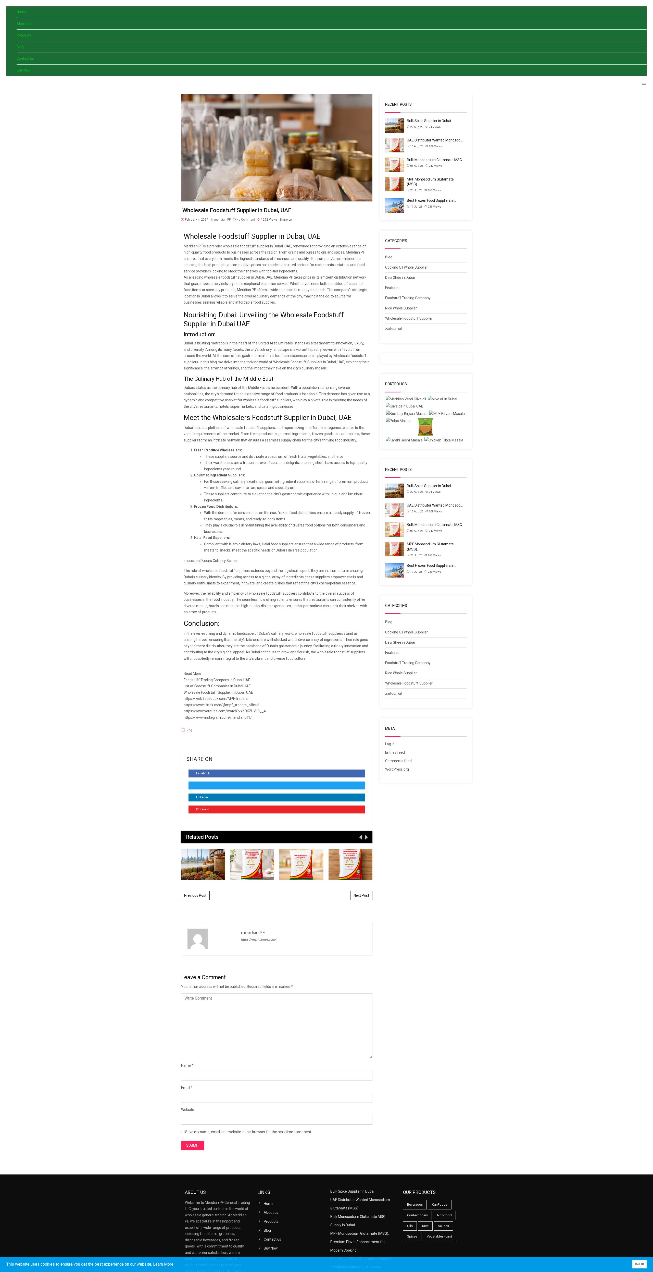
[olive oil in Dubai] (442, 399)
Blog (20, 47)
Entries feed (395, 752)
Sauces (443, 1226)
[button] (642, 83)
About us (24, 24)
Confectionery (417, 1215)
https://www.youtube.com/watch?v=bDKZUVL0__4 (225, 711)
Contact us (25, 58)
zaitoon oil (393, 329)
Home (21, 12)
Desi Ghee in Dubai (400, 277)
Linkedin (201, 797)
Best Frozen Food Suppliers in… (432, 200)
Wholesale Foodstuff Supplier (409, 318)
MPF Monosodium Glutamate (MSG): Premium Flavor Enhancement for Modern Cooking (350, 864)
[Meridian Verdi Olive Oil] (406, 399)
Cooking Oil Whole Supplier (406, 267)
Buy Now (24, 70)
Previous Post (195, 895)
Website (187, 1110)
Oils (410, 1226)
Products (24, 35)
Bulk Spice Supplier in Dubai (203, 864)
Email (185, 1088)
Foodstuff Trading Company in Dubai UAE (217, 680)
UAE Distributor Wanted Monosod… (435, 140)
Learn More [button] (163, 1264)
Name (186, 1065)
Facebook (202, 773)
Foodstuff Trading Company (408, 298)
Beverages (415, 1204)
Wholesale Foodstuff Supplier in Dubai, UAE (218, 692)
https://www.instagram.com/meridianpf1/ (218, 717)
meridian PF (222, 219)
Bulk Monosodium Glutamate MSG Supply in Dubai (301, 864)
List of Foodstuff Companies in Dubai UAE (217, 686)
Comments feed (398, 761)
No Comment (245, 219)
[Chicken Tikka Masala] (443, 440)
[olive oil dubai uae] (404, 406)
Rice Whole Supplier (401, 308)
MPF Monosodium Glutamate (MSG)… (430, 181)
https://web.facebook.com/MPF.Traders (216, 699)
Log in (390, 744)
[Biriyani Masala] (447, 414)
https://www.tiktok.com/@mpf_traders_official (221, 705)
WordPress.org (397, 769)
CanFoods (439, 1204)
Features (392, 288)
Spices (412, 1236)
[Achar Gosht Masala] (425, 427)
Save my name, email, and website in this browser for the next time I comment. (248, 1132)
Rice (425, 1226)
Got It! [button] (639, 1264)
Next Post (361, 895)
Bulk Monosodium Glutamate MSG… (435, 160)
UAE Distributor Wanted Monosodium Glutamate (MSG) (252, 864)
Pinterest (202, 809)
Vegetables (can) (439, 1236)
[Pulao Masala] (398, 421)
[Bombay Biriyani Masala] (407, 414)
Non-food (444, 1215)
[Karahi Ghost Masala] (404, 440)
